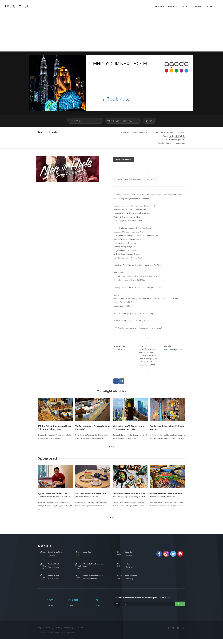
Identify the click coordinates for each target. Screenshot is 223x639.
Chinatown (51, 555)
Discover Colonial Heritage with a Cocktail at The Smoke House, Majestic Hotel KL (166, 473)
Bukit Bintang (129, 567)
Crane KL (128, 552)
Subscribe (180, 604)
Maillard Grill (53, 564)
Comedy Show (123, 159)
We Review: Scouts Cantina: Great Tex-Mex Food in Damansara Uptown (166, 406)
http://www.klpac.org (173, 349)
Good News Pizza (55, 552)
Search (150, 120)
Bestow (127, 564)
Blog (39, 627)
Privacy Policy (68, 627)
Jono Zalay (87, 552)
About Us (48, 627)
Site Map (80, 627)
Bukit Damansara (53, 567)
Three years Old (131, 575)
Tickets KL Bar (53, 575)
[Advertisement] (111, 32)
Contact (57, 627)
